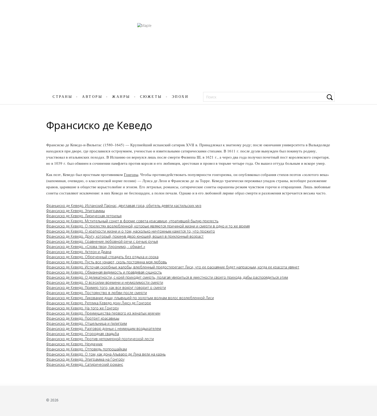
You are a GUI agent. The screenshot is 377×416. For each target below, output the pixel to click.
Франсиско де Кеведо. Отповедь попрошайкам (86, 349)
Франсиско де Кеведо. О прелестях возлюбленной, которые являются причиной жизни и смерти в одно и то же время (148, 226)
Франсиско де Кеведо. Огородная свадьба (82, 333)
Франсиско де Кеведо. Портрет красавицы (82, 318)
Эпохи (180, 97)
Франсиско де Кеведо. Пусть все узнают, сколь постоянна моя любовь (106, 261)
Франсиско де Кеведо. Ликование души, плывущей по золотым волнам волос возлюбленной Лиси (130, 297)
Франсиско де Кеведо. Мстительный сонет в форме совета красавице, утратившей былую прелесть (132, 221)
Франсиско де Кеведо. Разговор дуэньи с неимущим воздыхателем (103, 328)
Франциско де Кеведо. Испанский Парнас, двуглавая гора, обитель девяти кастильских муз (123, 205)
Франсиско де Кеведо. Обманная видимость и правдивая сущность (104, 272)
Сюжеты (151, 97)
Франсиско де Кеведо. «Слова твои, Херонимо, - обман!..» (95, 246)
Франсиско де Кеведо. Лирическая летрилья (84, 215)
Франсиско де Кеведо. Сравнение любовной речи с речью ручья (102, 241)
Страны (62, 97)
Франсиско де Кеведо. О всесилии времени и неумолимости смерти (104, 282)
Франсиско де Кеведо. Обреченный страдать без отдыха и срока (102, 256)
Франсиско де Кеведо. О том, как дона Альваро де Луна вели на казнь (106, 354)
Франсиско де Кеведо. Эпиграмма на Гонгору (85, 359)
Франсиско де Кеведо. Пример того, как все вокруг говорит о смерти (106, 287)
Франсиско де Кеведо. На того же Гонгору (82, 308)
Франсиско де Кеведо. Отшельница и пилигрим (86, 323)
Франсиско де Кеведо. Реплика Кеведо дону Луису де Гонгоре (98, 302)
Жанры (121, 97)
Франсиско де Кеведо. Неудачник (74, 343)
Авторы (92, 97)
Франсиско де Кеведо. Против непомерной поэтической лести (100, 338)
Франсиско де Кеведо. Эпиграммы (75, 210)
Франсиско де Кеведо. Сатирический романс (84, 364)
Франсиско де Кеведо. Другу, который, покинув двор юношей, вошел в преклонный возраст (125, 236)
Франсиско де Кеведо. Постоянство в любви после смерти (96, 292)
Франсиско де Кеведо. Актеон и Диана (78, 251)
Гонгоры (131, 174)
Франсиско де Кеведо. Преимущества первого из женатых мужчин (103, 313)
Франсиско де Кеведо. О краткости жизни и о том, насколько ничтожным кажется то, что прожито (130, 231)
